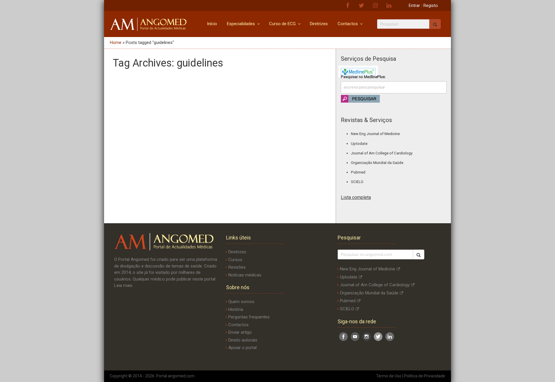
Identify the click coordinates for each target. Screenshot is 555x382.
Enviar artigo (240, 332)
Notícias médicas (244, 275)
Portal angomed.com (175, 376)
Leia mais (123, 285)
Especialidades (241, 23)
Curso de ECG (282, 23)
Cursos (235, 259)
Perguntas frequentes (249, 317)
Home (115, 42)
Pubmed (358, 172)
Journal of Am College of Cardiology (381, 153)
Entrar (414, 5)
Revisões (237, 267)
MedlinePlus (374, 77)
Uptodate (359, 143)
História (235, 309)
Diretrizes (319, 23)
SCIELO (357, 182)
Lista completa (356, 197)
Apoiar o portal (242, 347)
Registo (430, 5)
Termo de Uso (389, 376)
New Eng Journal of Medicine (375, 134)
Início (212, 23)
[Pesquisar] (418, 254)
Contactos (348, 23)
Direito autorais (242, 340)
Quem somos (241, 301)
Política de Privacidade (424, 376)
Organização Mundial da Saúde (377, 162)
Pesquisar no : (363, 77)
